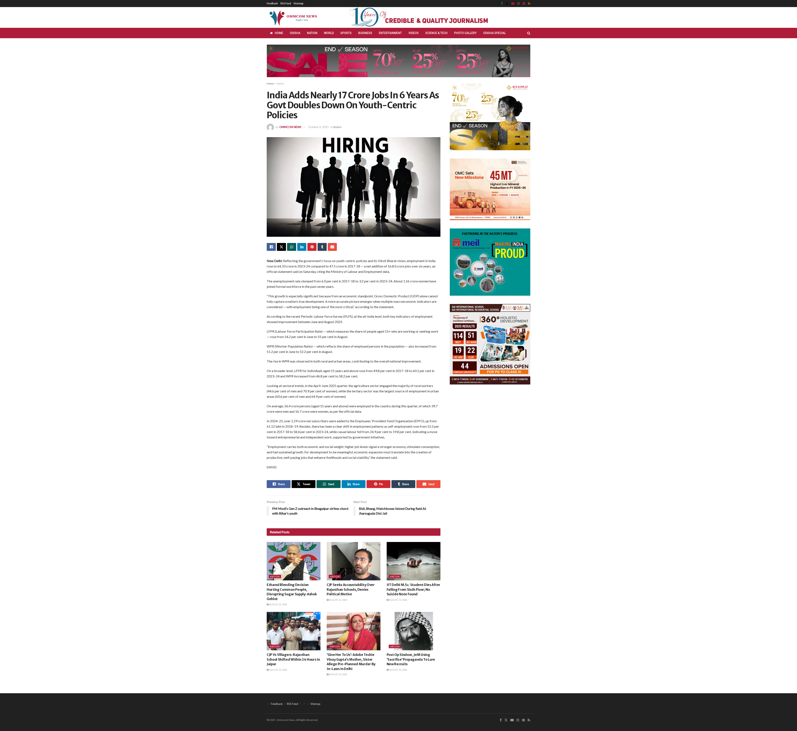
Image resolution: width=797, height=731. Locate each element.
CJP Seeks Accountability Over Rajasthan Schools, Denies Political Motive (351, 589)
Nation (312, 33)
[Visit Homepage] (292, 17)
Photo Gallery (465, 33)
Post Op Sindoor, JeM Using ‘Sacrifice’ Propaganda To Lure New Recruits (411, 659)
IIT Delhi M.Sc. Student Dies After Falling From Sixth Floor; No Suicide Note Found (413, 589)
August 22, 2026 (278, 604)
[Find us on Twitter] (507, 3)
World (329, 33)
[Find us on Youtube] (512, 3)
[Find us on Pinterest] (524, 3)
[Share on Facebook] (271, 247)
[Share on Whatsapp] (291, 247)
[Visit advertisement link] (427, 17)
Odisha (295, 33)
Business (365, 33)
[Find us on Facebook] (502, 3)
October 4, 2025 (318, 127)
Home (279, 33)
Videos (413, 33)
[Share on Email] (332, 247)
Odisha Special (494, 33)
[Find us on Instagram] (518, 3)
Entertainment (390, 33)
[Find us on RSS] (529, 3)
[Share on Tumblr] (322, 247)
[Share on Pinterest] (312, 247)
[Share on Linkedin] (301, 247)
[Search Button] (528, 33)
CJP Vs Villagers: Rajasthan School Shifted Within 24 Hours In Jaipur (293, 659)
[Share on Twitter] (281, 247)
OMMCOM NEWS (290, 127)
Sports (346, 33)
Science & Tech (436, 33)
